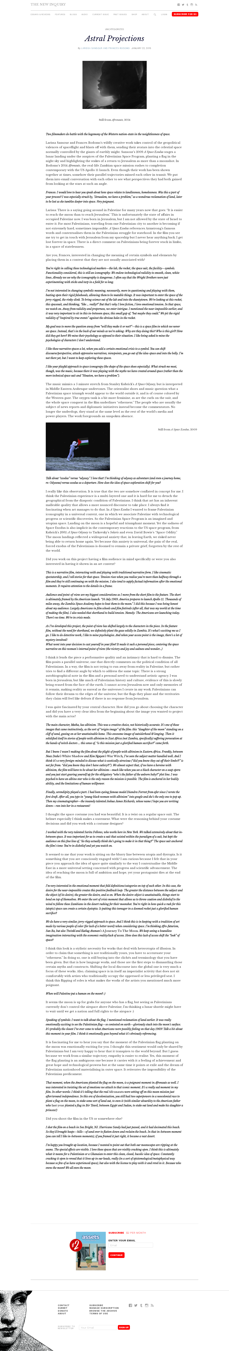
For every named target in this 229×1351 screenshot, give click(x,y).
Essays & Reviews (40, 14)
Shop (134, 14)
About (145, 14)
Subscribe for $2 (185, 14)
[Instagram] (192, 4)
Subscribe (96, 1305)
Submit (62, 1308)
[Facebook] (179, 4)
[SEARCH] (155, 14)
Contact (64, 1305)
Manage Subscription (104, 1308)
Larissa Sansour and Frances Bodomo (105, 48)
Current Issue (100, 14)
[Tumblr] (187, 4)
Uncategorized (114, 29)
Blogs (73, 14)
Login (164, 14)
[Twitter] (183, 4)
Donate (63, 1311)
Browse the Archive (103, 1311)
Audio (84, 14)
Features (60, 14)
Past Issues (120, 14)
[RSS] (196, 4)
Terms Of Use (98, 1313)
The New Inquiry (48, 4)
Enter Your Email (121, 1240)
